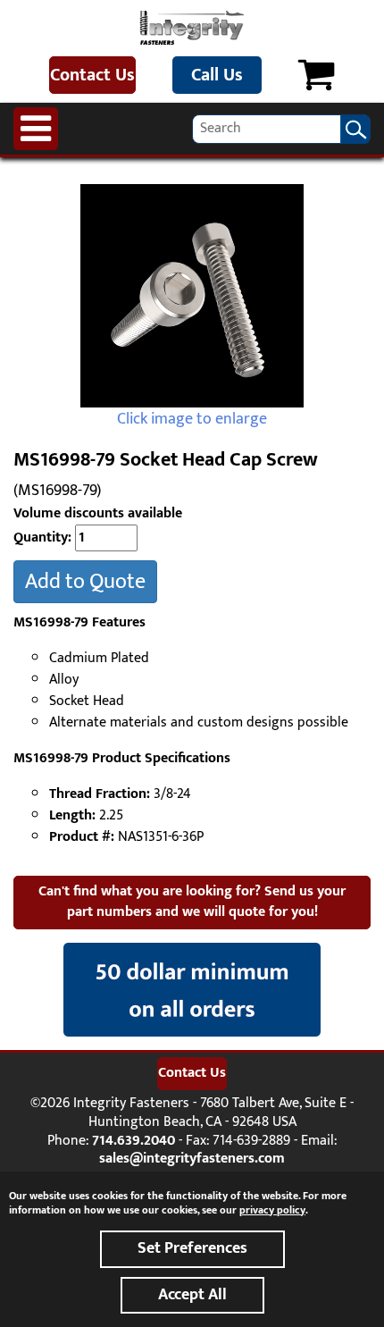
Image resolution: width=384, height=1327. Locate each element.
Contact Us (92, 75)
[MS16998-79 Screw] (192, 295)
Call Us (217, 75)
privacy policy (272, 1210)
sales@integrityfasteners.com (192, 1158)
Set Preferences (192, 1248)
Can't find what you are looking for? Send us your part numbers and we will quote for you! (192, 901)
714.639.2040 (133, 1141)
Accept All (192, 1294)
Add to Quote (85, 582)
